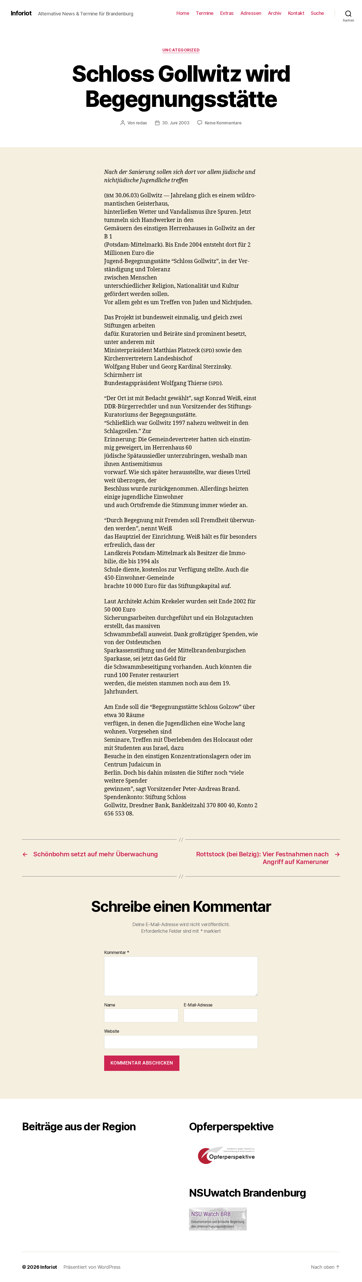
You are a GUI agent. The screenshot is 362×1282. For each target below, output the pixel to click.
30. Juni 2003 (175, 122)
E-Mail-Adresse (198, 1005)
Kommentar (116, 952)
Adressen (250, 13)
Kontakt (296, 13)
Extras (227, 13)
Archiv (274, 13)
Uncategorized (181, 50)
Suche (317, 13)
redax (141, 122)
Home (182, 13)
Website (111, 1031)
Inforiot (21, 13)
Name (109, 1005)
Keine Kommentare (223, 122)
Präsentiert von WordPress (92, 1267)
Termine (205, 13)
